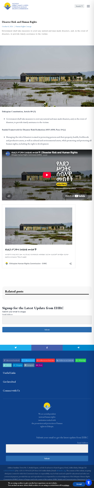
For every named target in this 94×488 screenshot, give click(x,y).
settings (66, 485)
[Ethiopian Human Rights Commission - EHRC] (15, 6)
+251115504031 (9, 470)
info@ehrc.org (61, 470)
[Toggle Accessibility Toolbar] (88, 482)
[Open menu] (88, 6)
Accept (79, 484)
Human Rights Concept (23, 26)
